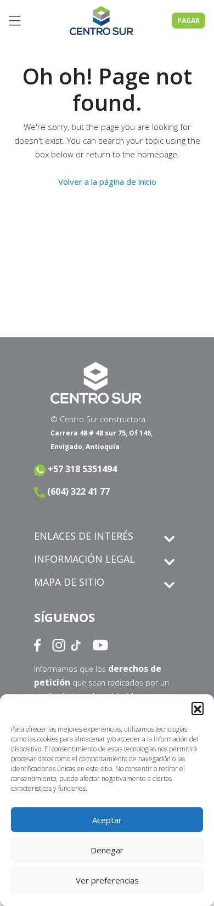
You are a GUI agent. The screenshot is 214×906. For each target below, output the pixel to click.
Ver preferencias (107, 880)
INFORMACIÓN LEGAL (84, 558)
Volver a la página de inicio (107, 181)
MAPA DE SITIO (69, 581)
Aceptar (107, 819)
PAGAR (188, 20)
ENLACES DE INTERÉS (83, 535)
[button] (197, 708)
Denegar (107, 850)
